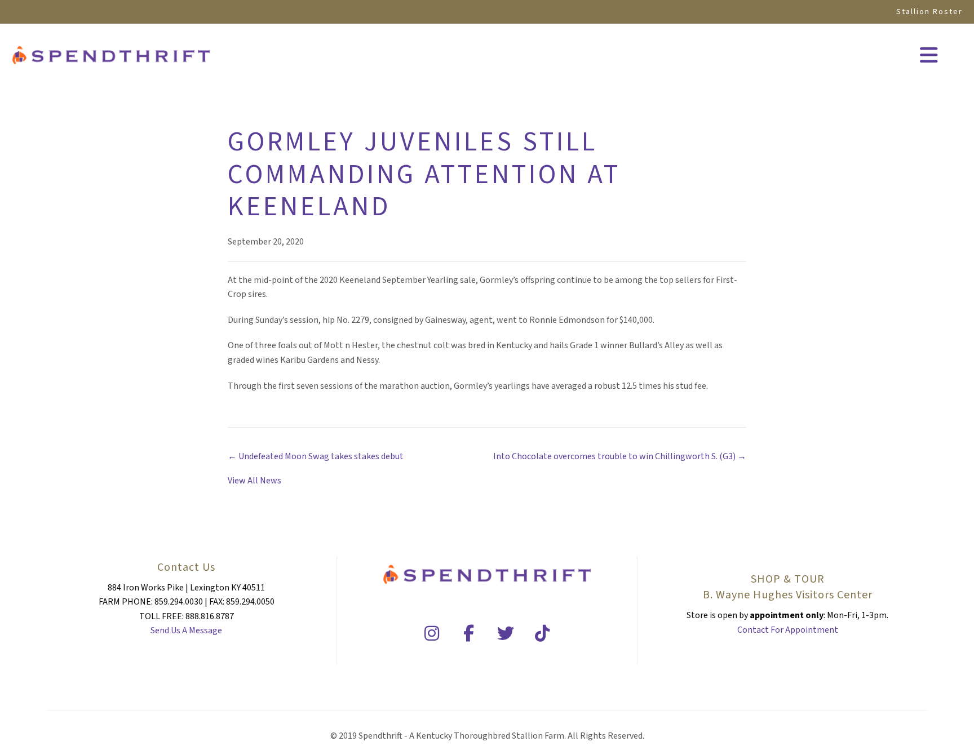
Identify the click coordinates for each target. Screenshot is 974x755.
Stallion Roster (929, 11)
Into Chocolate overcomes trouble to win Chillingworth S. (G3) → (619, 456)
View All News (254, 480)
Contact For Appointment (787, 630)
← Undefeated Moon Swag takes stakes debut (316, 456)
